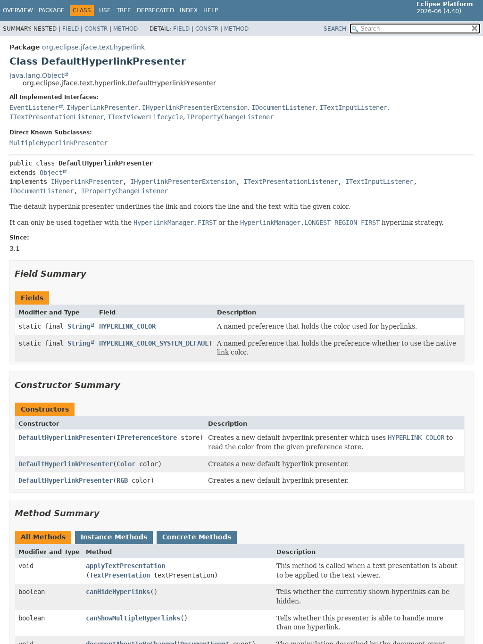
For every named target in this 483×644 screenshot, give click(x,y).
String (78, 326)
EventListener (33, 107)
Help (210, 10)
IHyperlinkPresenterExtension (195, 107)
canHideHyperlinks (118, 591)
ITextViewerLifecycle (145, 117)
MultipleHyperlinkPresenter (58, 143)
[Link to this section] (93, 274)
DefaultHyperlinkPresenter (65, 437)
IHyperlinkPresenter (102, 107)
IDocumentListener (283, 107)
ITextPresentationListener (56, 117)
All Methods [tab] (43, 537)
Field (70, 28)
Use (105, 10)
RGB (122, 480)
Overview (18, 10)
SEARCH (335, 28)
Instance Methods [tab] (114, 537)
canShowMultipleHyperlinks (133, 618)
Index (189, 10)
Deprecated (155, 10)
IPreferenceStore (147, 437)
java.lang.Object (36, 75)
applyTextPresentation (125, 566)
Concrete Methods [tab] (196, 537)
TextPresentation (120, 575)
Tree (124, 10)
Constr (96, 28)
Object (51, 172)
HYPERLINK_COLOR (127, 326)
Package (52, 10)
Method (125, 28)
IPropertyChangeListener (230, 117)
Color (126, 464)
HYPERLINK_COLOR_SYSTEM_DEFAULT (155, 343)
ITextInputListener (353, 107)
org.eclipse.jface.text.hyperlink (93, 47)
